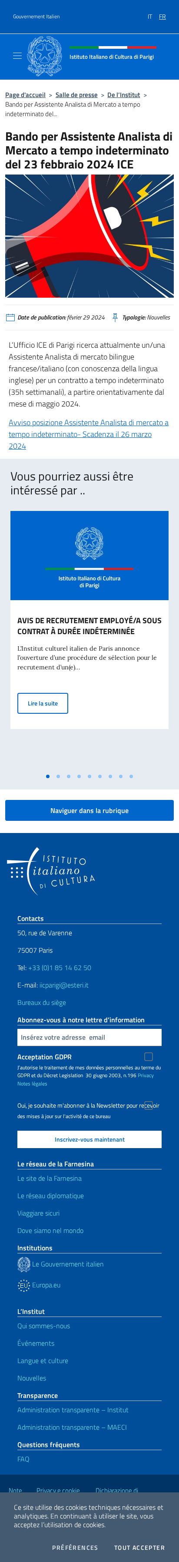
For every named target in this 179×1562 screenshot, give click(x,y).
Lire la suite (48, 703)
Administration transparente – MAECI (72, 1427)
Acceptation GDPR (44, 1056)
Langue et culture (42, 1360)
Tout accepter (139, 1548)
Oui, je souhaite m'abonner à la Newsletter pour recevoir (88, 1105)
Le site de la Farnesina (49, 1178)
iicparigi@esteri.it (64, 985)
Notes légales (32, 1083)
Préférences (75, 1548)
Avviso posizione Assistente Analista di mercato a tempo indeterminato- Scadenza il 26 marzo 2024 (89, 434)
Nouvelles (31, 1378)
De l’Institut (123, 95)
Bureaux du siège (41, 1002)
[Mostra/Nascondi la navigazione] (17, 55)
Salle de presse (77, 95)
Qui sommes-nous (43, 1325)
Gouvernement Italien (36, 16)
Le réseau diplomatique (50, 1195)
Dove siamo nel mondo (50, 1230)
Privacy (146, 1075)
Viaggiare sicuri (38, 1213)
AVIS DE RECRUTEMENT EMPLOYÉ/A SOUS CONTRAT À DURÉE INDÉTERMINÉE (89, 626)
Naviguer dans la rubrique (89, 810)
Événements (35, 1343)
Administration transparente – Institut (73, 1409)
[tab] (48, 776)
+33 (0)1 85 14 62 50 (59, 967)
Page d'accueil (25, 95)
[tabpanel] (89, 639)
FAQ (23, 1459)
